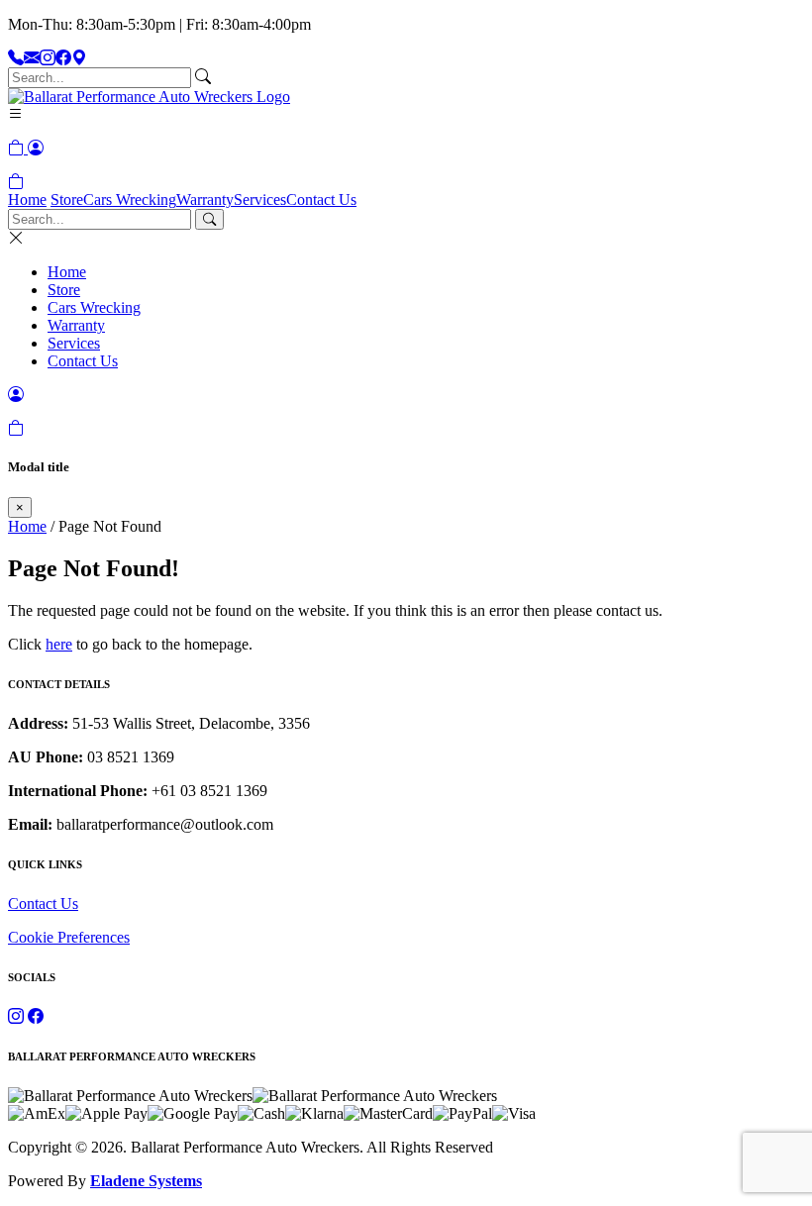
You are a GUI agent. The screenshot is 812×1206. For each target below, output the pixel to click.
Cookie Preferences (69, 937)
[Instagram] (47, 58)
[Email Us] (32, 58)
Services (260, 199)
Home (27, 199)
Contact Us (321, 199)
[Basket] (16, 181)
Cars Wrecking (129, 199)
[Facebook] (63, 58)
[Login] (36, 148)
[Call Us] (16, 58)
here (59, 644)
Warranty (205, 199)
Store (67, 199)
